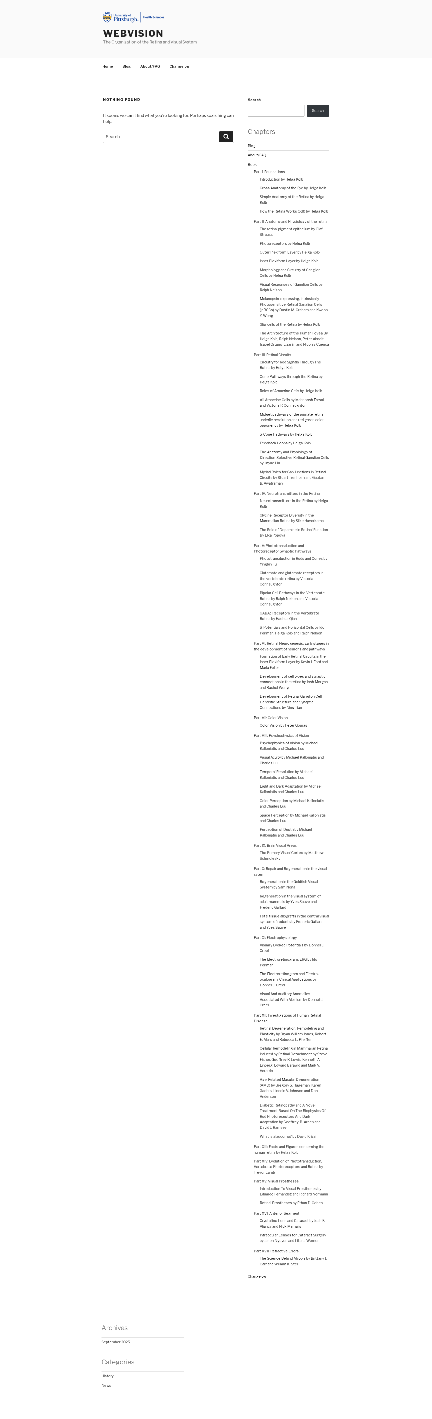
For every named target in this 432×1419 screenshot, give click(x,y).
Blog (126, 66)
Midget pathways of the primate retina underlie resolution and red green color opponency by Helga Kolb (292, 420)
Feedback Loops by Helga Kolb (285, 443)
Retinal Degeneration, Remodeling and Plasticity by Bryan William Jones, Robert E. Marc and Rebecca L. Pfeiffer (293, 1034)
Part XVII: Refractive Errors (276, 1251)
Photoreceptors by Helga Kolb (285, 243)
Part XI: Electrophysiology (275, 937)
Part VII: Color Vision (271, 718)
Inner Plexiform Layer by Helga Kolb (289, 261)
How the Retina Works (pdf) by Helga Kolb (294, 211)
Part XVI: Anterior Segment (277, 1213)
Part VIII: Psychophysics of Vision (281, 735)
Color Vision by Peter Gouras (283, 725)
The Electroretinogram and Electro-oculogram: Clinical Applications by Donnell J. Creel (289, 979)
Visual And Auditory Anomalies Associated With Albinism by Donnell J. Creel (291, 999)
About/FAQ (150, 66)
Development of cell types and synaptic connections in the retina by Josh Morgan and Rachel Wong (294, 682)
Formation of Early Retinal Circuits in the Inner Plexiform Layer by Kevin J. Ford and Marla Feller (294, 662)
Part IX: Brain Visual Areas (275, 845)
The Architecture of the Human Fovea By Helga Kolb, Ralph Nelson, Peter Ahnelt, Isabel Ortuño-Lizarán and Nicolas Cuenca (294, 338)
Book (252, 164)
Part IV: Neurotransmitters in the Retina (287, 493)
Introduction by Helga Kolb (281, 179)
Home (107, 66)
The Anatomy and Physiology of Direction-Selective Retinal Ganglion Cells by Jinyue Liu (294, 457)
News (106, 1385)
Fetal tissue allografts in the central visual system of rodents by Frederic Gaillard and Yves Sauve (294, 921)
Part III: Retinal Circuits (272, 355)
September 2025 (116, 1342)
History (108, 1376)
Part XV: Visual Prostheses (276, 1181)
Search (254, 100)
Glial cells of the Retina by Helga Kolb (290, 324)
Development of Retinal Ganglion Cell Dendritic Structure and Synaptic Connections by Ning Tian (291, 702)
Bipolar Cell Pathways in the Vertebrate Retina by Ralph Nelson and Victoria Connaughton (292, 598)
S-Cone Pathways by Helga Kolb (286, 434)
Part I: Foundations (269, 172)
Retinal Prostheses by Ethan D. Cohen (291, 1203)
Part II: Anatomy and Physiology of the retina (291, 221)
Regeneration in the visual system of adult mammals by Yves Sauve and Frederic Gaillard (290, 901)
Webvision (133, 33)
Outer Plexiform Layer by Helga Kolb (290, 252)
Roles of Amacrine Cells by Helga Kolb (291, 391)
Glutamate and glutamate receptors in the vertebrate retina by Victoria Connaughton (292, 578)
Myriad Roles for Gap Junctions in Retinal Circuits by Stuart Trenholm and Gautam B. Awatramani (293, 477)
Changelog (179, 66)
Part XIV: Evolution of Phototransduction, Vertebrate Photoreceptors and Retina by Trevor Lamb (288, 1166)
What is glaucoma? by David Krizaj (288, 1136)
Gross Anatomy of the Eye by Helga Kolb (293, 188)
